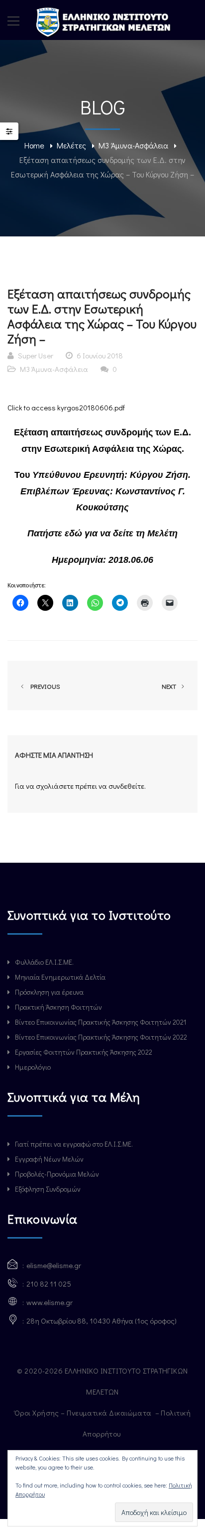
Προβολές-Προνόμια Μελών (57, 1174)
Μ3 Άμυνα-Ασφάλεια (133, 145)
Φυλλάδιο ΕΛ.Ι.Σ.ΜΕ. (44, 962)
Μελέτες (71, 145)
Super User (35, 355)
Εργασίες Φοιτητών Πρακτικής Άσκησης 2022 (83, 1052)
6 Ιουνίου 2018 (100, 355)
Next (170, 686)
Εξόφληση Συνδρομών (48, 1189)
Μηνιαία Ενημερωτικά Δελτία (60, 977)
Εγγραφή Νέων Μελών (49, 1159)
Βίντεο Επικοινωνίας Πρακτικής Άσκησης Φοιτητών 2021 (100, 1022)
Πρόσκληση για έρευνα (49, 992)
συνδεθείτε (126, 786)
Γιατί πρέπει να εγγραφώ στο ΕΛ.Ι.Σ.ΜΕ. (74, 1144)
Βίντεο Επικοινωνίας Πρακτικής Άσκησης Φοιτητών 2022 (101, 1037)
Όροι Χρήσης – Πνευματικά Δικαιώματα (83, 1413)
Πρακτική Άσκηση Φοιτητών (58, 1007)
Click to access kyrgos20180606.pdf (66, 407)
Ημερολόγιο (33, 1067)
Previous (43, 686)
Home (34, 145)
